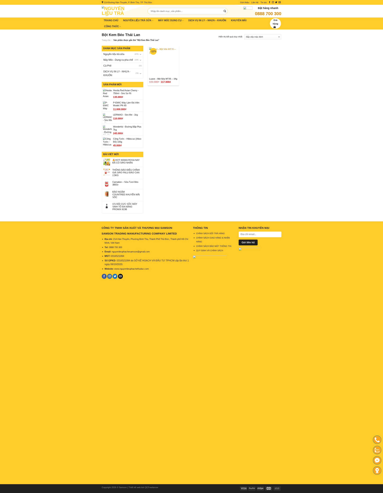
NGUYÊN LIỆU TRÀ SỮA (137, 20)
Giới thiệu (244, 2)
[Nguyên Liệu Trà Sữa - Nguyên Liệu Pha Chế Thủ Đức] (122, 11)
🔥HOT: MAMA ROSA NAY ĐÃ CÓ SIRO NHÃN (126, 161)
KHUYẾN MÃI (238, 20)
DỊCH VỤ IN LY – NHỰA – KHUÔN (207, 20)
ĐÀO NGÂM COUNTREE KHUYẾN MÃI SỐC (126, 194)
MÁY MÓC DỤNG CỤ (170, 20)
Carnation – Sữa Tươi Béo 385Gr (125, 183)
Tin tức (263, 2)
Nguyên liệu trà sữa (113, 54)
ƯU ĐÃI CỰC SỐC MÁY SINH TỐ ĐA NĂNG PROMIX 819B (124, 207)
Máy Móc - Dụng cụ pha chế (118, 60)
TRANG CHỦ (111, 20)
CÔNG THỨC (111, 26)
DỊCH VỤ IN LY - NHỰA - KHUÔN (116, 73)
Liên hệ (254, 2)
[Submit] (224, 11)
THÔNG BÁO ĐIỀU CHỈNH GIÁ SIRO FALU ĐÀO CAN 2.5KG (126, 172)
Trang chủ (106, 40)
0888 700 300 (268, 13)
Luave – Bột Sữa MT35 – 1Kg (163, 79)
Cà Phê (107, 65)
